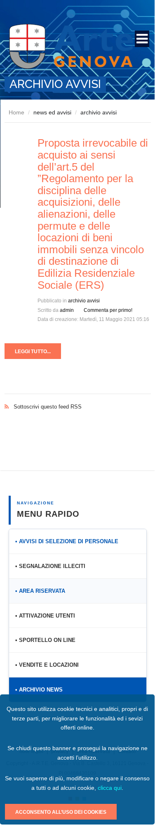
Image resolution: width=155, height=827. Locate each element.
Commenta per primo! (108, 310)
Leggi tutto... (33, 351)
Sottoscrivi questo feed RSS (78, 398)
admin (67, 310)
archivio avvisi (84, 301)
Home (16, 112)
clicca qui (110, 787)
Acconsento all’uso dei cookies (60, 812)
